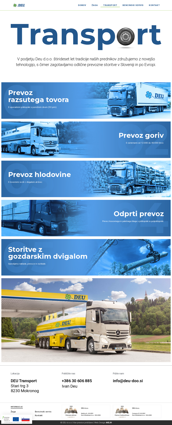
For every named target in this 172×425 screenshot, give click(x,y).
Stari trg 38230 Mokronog (25, 388)
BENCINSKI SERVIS (133, 5)
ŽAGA (95, 5)
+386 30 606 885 (77, 380)
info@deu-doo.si (128, 380)
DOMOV (82, 5)
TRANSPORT (110, 5)
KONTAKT (154, 5)
